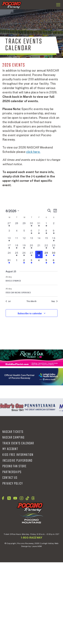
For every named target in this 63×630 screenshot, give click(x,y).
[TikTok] (27, 498)
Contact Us (9, 478)
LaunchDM (37, 546)
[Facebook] (3, 498)
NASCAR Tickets (12, 432)
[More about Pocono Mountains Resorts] (31, 518)
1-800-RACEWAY (31, 537)
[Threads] (33, 498)
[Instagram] (21, 498)
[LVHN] (31, 376)
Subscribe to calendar (30, 313)
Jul (9, 301)
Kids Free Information (17, 455)
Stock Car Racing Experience (18, 292)
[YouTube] (15, 498)
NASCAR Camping (13, 437)
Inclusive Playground (17, 460)
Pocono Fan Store (14, 466)
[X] (9, 498)
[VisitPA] (39, 407)
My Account (10, 449)
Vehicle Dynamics (13, 281)
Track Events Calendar (18, 443)
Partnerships (11, 472)
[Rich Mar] (31, 357)
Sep (53, 301)
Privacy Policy (12, 483)
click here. (33, 152)
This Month (31, 301)
